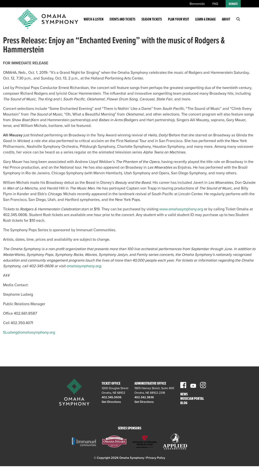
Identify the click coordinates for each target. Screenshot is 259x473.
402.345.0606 (112, 397)
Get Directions (111, 402)
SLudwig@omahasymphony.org (29, 332)
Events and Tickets (122, 19)
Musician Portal (192, 399)
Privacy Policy (155, 458)
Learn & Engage (205, 19)
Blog (183, 403)
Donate (233, 4)
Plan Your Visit (178, 19)
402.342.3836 (144, 397)
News (184, 394)
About (226, 19)
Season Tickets (151, 19)
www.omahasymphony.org (181, 209)
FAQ (215, 4)
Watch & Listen (94, 19)
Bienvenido (197, 4)
